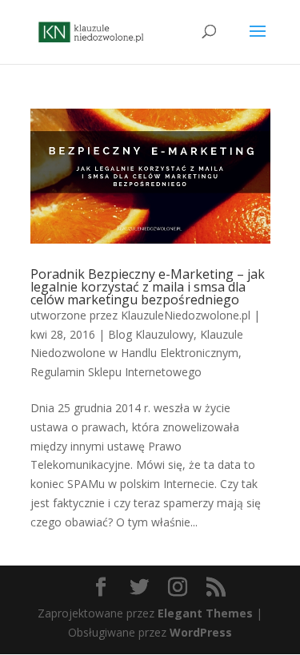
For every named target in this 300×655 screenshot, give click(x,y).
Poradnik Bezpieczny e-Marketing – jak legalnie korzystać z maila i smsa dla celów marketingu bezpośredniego (147, 286)
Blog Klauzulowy (151, 334)
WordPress (201, 632)
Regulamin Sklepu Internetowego (116, 371)
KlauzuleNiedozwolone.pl (185, 315)
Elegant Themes (205, 613)
